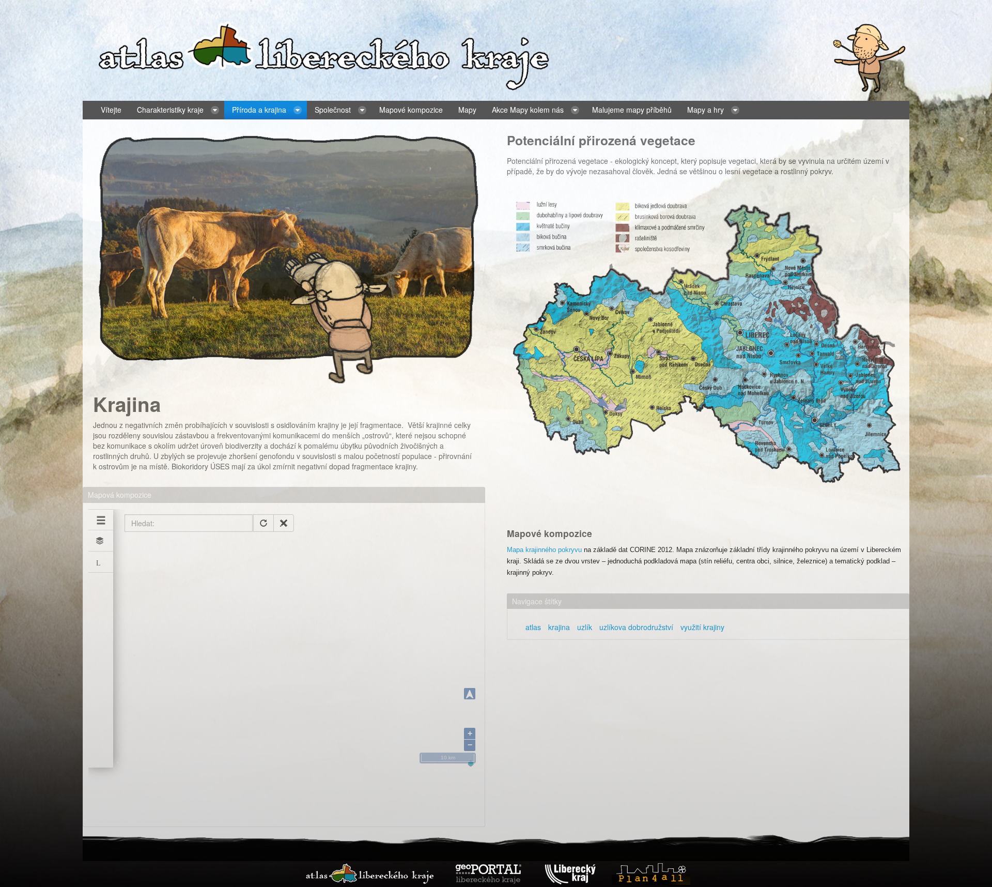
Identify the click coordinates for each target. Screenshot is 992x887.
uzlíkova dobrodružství (636, 627)
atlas (533, 627)
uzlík (584, 627)
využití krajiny (702, 627)
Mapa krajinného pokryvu (544, 550)
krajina (559, 627)
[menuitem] (111, 110)
